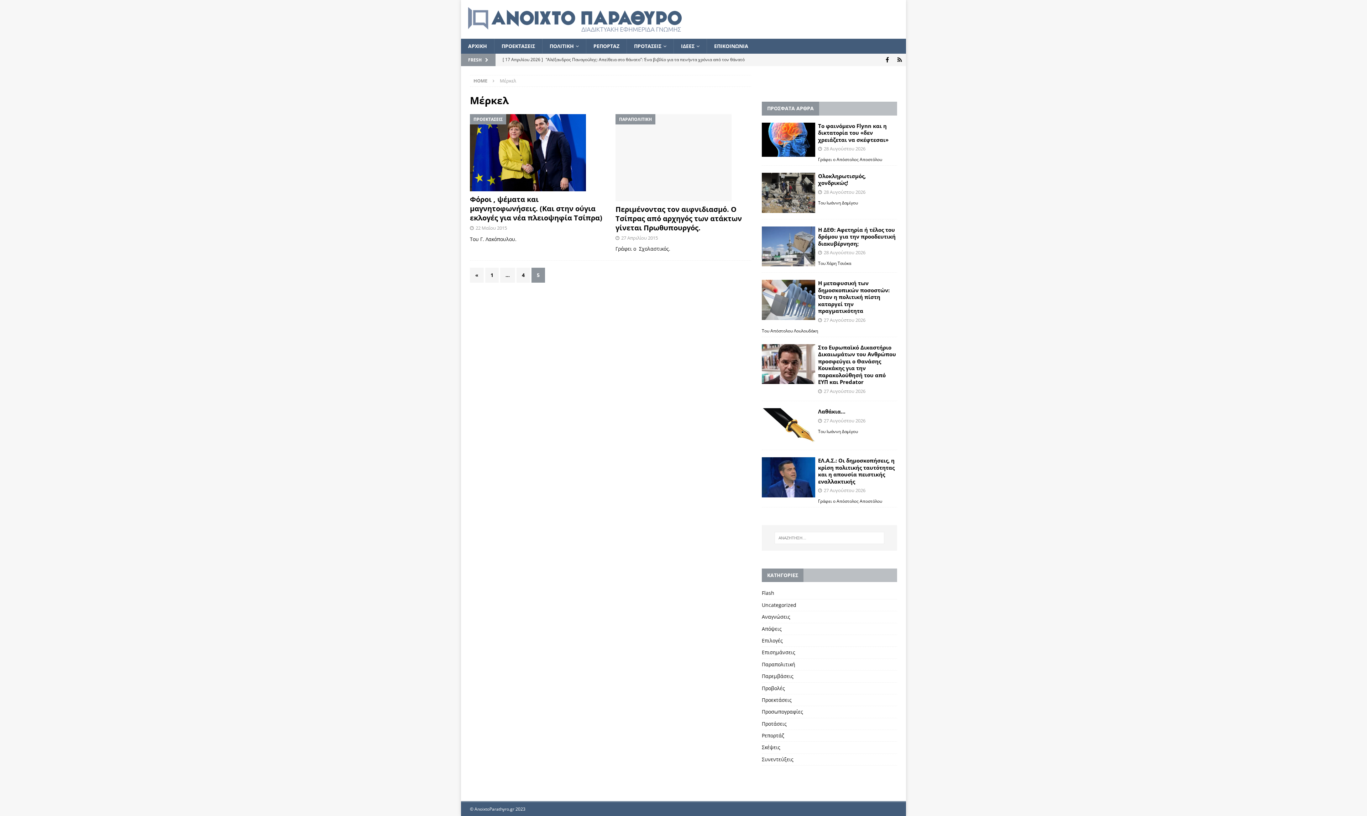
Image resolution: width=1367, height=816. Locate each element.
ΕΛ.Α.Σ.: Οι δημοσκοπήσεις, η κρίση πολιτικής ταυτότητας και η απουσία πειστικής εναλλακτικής (856, 471)
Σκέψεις (771, 747)
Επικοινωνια (731, 46)
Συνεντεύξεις (778, 759)
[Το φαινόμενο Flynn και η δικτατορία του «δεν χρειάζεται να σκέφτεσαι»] (788, 140)
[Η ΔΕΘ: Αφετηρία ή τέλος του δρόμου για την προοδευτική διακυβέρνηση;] (788, 246)
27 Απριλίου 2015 (639, 238)
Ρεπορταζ (606, 46)
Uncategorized (779, 605)
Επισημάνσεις (778, 652)
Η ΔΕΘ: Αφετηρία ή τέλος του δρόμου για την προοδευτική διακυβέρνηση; (857, 236)
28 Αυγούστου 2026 (844, 148)
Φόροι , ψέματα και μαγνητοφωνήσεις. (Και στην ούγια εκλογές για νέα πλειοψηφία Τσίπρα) (536, 208)
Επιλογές (772, 640)
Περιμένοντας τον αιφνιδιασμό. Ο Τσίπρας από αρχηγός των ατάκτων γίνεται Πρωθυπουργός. (679, 218)
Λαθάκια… (831, 411)
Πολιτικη (562, 46)
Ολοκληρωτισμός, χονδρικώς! (842, 179)
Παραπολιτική (778, 664)
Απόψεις (772, 628)
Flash (768, 593)
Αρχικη (477, 46)
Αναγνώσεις (776, 616)
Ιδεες (688, 46)
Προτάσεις (774, 723)
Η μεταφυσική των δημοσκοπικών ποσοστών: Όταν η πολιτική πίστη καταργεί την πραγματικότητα (854, 296)
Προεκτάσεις (777, 700)
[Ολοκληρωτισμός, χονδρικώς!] (788, 193)
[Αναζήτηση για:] (829, 538)
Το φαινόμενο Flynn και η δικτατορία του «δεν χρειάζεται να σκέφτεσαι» (853, 132)
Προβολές (773, 688)
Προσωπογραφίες (782, 711)
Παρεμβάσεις (778, 676)
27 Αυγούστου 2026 (844, 320)
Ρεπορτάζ (773, 735)
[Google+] (900, 60)
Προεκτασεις (518, 46)
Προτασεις (647, 46)
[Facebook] (887, 60)
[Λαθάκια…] (788, 426)
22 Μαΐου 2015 (491, 228)
